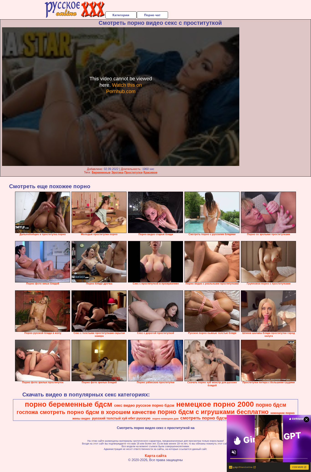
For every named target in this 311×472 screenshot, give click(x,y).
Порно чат (152, 15)
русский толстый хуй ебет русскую (121, 418)
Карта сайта (155, 456)
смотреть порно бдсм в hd (209, 418)
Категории (120, 15)
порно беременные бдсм (68, 404)
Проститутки (133, 172)
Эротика (117, 172)
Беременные (101, 172)
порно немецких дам (165, 418)
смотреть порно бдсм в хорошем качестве (98, 412)
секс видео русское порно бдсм (144, 405)
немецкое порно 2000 (215, 404)
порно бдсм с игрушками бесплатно (213, 412)
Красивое (150, 172)
